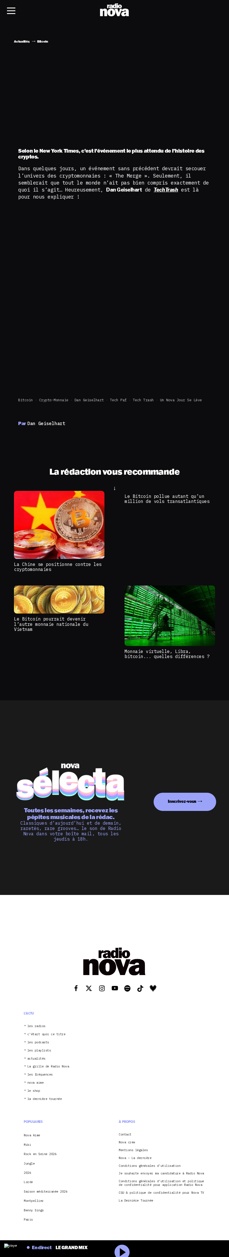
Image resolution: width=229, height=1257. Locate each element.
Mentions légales (133, 1150)
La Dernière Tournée (136, 1200)
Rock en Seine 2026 (40, 1154)
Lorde (28, 1182)
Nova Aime (32, 1135)
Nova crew (127, 1142)
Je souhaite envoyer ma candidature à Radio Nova (161, 1173)
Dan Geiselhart (89, 400)
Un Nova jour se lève (181, 400)
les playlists (39, 1050)
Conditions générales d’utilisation (149, 1166)
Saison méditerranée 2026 (45, 1191)
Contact (125, 1134)
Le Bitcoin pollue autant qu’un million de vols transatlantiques (167, 498)
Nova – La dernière (135, 1158)
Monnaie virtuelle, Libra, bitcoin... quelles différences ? (167, 654)
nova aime (35, 1083)
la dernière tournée (44, 1099)
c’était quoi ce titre (46, 1034)
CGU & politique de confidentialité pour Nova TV (161, 1193)
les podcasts (38, 1042)
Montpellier (34, 1201)
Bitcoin (25, 400)
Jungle (29, 1163)
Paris (28, 1219)
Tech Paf (118, 400)
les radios (36, 1026)
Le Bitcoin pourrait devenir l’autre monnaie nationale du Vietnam (51, 624)
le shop (33, 1091)
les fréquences (40, 1074)
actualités (36, 1058)
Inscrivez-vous (182, 801)
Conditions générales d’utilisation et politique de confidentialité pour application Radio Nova (161, 1183)
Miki (27, 1145)
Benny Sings (34, 1210)
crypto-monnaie (53, 400)
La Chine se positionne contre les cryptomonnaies (58, 566)
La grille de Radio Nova (48, 1066)
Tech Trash (143, 400)
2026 (27, 1173)
